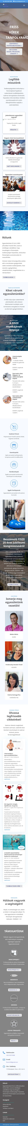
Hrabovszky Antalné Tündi (14, 664)
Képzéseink (5, 1106)
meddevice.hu (13, 990)
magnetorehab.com (13, 1015)
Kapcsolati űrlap (13, 1074)
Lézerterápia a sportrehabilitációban (14, 44)
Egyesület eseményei (13, 203)
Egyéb (12, 807)
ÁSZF (4, 1120)
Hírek (12, 757)
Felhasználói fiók (7, 1104)
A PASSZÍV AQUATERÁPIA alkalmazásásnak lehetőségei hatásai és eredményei (13, 854)
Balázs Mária (14, 634)
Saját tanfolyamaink (13, 166)
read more (7, 779)
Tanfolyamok (16, 757)
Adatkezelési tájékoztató (8, 1119)
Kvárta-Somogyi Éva (14, 695)
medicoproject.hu (13, 970)
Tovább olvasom (8, 277)
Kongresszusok (19, 807)
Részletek (13, 129)
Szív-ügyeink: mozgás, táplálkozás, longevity (13, 51)
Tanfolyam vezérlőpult (8, 1108)
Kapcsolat (5, 1117)
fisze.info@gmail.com (12, 1062)
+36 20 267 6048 (10, 1055)
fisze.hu (13, 1041)
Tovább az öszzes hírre (13, 886)
